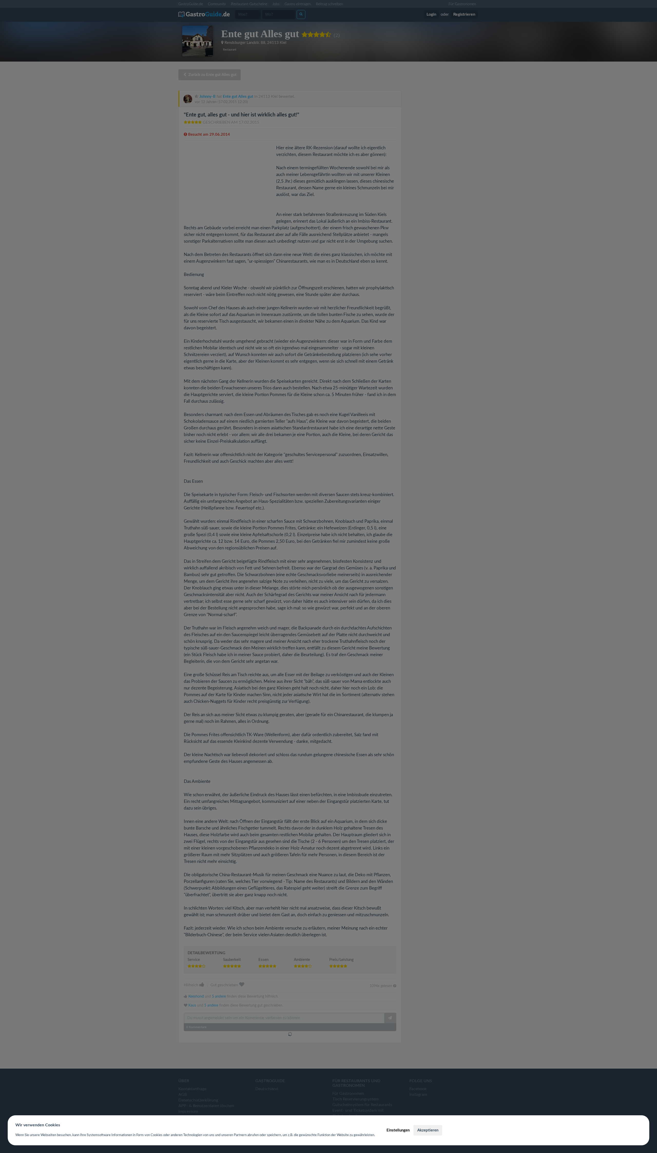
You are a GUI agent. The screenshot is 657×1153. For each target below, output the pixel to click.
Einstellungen (398, 1130)
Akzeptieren (427, 1130)
